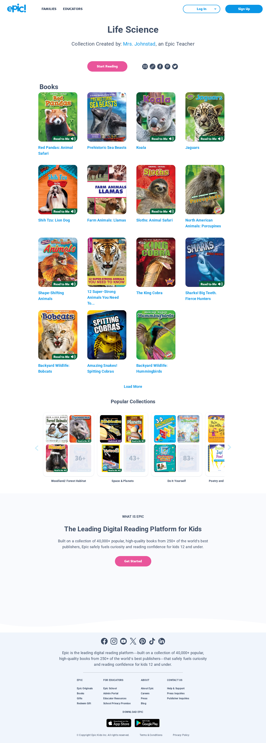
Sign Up (244, 9)
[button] (68, 444)
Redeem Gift (84, 703)
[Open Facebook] (104, 641)
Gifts (79, 698)
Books (80, 693)
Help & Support (176, 688)
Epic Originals (85, 688)
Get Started (133, 561)
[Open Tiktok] (152, 641)
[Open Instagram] (114, 641)
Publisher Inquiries (178, 698)
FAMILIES (49, 9)
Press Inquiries (176, 693)
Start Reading (107, 66)
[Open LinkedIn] (161, 641)
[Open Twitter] (133, 641)
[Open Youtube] (123, 641)
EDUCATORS (73, 9)
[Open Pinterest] (142, 641)
